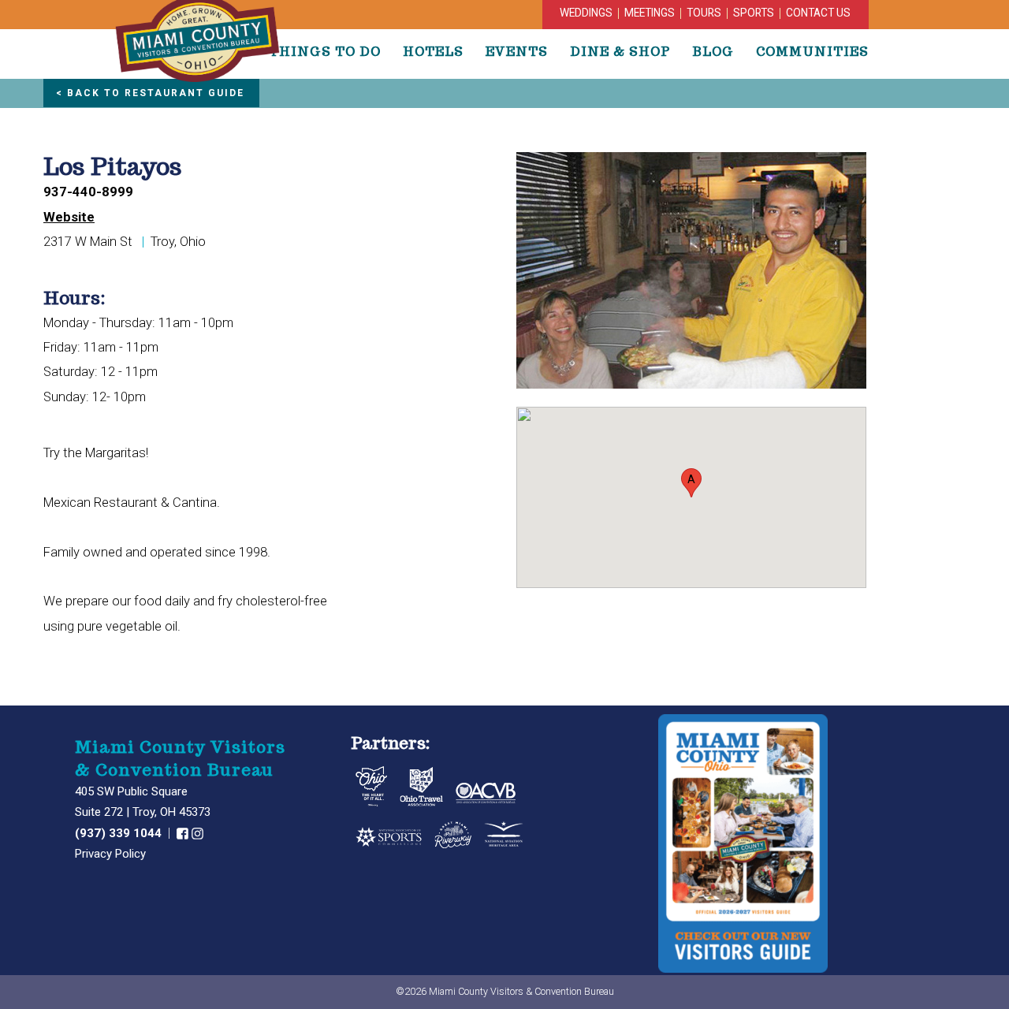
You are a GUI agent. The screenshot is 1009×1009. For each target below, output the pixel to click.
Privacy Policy (110, 854)
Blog (713, 51)
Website (69, 217)
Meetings (649, 12)
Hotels (433, 51)
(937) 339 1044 (120, 833)
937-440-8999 (88, 191)
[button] (691, 482)
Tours (704, 12)
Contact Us (818, 12)
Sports (753, 12)
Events (517, 51)
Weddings (586, 12)
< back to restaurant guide (150, 93)
